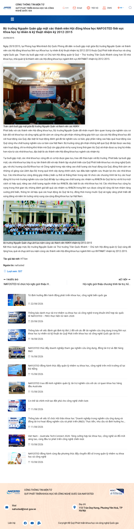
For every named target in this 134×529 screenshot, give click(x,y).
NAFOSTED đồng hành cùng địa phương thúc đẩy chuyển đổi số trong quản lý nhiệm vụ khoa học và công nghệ (76, 455)
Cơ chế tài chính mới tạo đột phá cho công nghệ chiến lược (58, 400)
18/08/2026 (37, 339)
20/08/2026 (37, 321)
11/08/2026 (37, 409)
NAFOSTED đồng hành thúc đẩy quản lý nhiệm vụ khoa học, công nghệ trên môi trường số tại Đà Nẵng (76, 367)
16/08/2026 (37, 356)
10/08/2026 (37, 444)
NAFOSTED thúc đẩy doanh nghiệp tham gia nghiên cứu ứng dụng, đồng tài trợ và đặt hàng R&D (75, 350)
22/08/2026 (37, 303)
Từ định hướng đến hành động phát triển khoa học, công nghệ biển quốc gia (67, 295)
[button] (130, 7)
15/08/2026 (37, 374)
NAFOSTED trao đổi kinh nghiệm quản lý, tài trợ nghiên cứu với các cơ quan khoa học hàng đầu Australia (75, 385)
